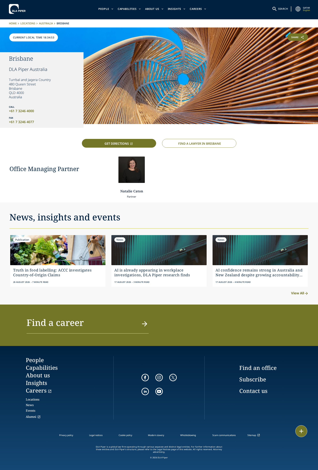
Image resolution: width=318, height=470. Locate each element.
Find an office (258, 368)
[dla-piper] (18, 9)
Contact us (253, 391)
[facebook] (145, 377)
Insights (174, 9)
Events (30, 411)
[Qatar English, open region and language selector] (298, 9)
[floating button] (301, 431)
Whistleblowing (188, 435)
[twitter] (173, 377)
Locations (27, 23)
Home (13, 23)
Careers (196, 9)
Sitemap (251, 435)
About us (152, 9)
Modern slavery (156, 435)
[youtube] (159, 391)
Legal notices (96, 435)
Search (283, 8)
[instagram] (159, 377)
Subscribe (252, 379)
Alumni (31, 417)
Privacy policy (66, 435)
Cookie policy (125, 435)
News (30, 405)
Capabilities (127, 9)
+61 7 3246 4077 (21, 122)
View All (297, 293)
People (103, 9)
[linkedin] (145, 391)
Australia (46, 23)
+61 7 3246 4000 (21, 111)
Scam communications (224, 435)
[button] (88, 325)
